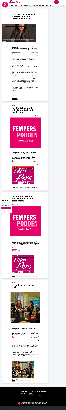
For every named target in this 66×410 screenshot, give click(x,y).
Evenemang (36, 5)
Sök (63, 5)
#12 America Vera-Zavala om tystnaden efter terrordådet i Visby (24, 16)
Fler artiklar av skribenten (34, 52)
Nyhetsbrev (46, 5)
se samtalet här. (18, 359)
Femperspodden (26, 5)
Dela (37, 55)
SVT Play (18, 357)
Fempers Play (31, 5)
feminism (17, 187)
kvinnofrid (21, 187)
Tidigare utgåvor (41, 5)
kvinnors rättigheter (27, 187)
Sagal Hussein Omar (17, 52)
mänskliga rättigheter (35, 187)
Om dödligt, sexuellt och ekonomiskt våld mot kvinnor (22, 110)
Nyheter (12, 5)
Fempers (15, 249)
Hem (9, 5)
